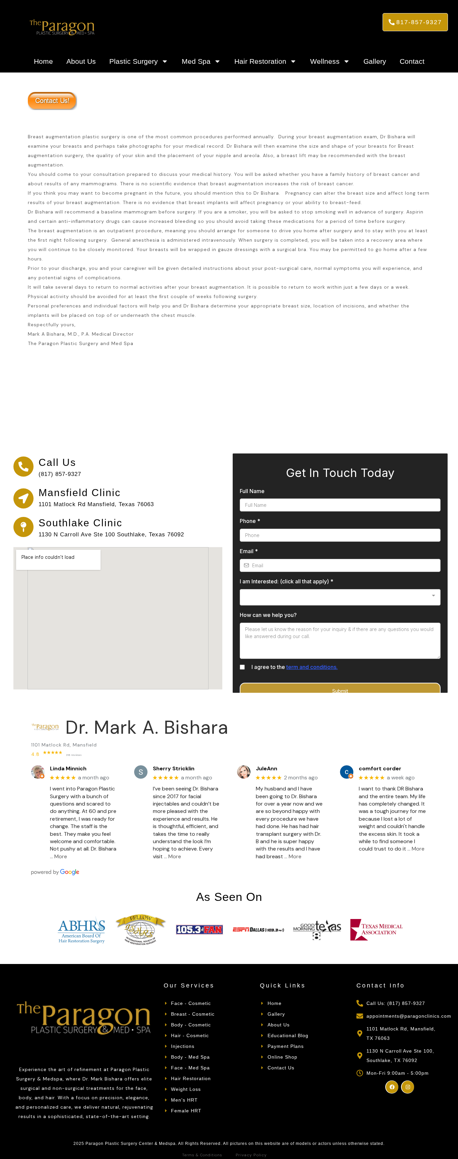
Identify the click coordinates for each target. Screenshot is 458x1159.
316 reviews (74, 755)
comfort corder (380, 768)
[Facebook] (391, 1087)
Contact (412, 61)
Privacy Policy (251, 1155)
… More (58, 856)
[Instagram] (407, 1087)
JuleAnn (266, 768)
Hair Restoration (260, 61)
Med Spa (196, 61)
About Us (81, 61)
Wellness (325, 61)
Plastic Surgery (133, 61)
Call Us (57, 462)
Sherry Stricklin (173, 768)
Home (43, 61)
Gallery (374, 61)
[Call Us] (23, 466)
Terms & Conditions (202, 1155)
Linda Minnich (68, 768)
